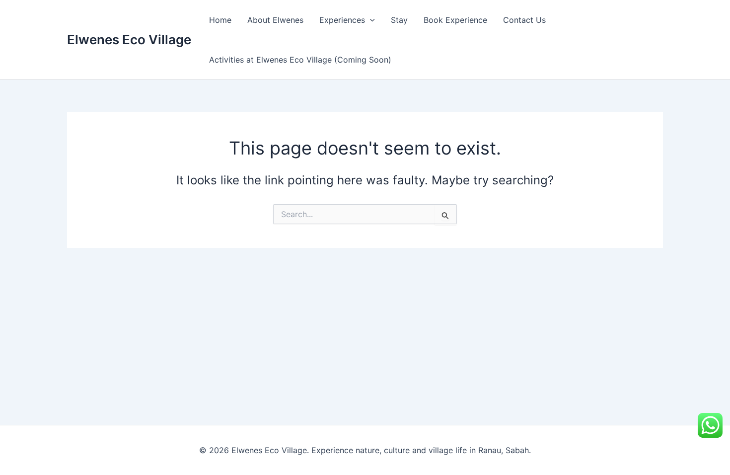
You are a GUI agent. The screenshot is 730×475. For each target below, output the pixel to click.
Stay (399, 20)
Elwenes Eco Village (129, 39)
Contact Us (524, 20)
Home (220, 20)
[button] (370, 20)
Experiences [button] (342, 20)
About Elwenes (275, 20)
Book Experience (455, 20)
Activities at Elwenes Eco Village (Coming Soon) (300, 60)
